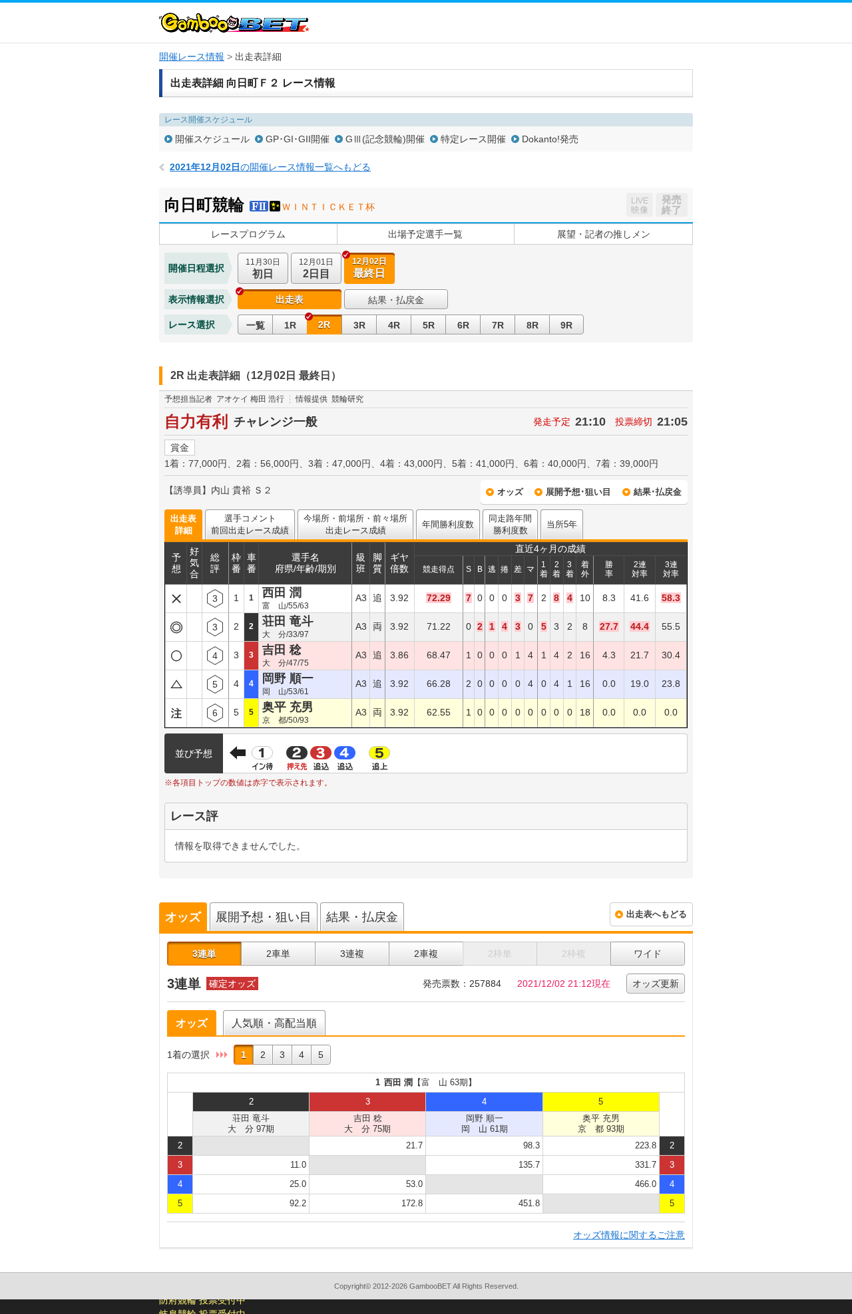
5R (429, 325)
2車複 (426, 953)
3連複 (352, 953)
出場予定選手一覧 (425, 234)
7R (498, 325)
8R (532, 325)
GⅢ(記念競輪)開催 (385, 139)
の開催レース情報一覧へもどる (270, 167)
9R (566, 325)
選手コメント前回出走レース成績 (250, 524)
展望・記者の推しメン (603, 234)
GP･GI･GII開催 (297, 139)
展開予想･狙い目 (578, 492)
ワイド (648, 953)
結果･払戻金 (658, 492)
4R (394, 325)
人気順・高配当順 (274, 1023)
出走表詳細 (183, 524)
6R (463, 325)
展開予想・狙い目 (264, 917)
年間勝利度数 (448, 524)
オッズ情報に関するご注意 (629, 1235)
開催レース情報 (191, 56)
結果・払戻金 (396, 300)
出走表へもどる (656, 914)
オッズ (510, 492)
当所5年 (561, 524)
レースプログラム (248, 234)
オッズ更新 (655, 983)
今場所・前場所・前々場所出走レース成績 (355, 524)
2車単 (278, 953)
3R (359, 325)
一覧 (255, 325)
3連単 (204, 953)
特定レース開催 (473, 139)
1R (290, 325)
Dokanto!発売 (550, 139)
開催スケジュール (212, 139)
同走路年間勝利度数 (510, 524)
